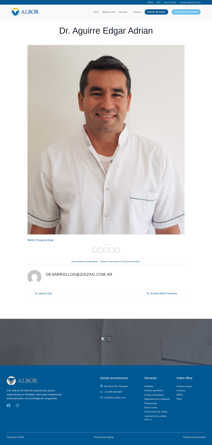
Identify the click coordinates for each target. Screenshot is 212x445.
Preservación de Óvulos (190, 2)
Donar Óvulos (170, 2)
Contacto (137, 12)
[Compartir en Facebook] (94, 250)
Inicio (96, 12)
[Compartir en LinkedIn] (117, 250)
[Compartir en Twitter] (100, 250)
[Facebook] (8, 405)
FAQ (158, 2)
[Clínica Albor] (25, 12)
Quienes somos (109, 12)
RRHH (150, 2)
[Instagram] (17, 405)
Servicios (123, 12)
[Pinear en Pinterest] (111, 250)
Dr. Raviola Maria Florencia (162, 293)
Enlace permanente (131, 261)
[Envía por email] (106, 250)
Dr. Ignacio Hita (43, 293)
